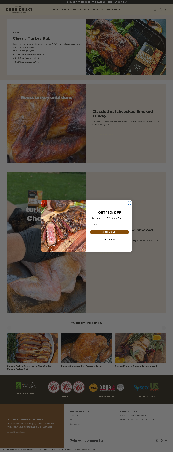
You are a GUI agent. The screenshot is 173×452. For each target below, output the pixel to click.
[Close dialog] (129, 203)
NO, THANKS (109, 239)
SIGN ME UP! (109, 232)
